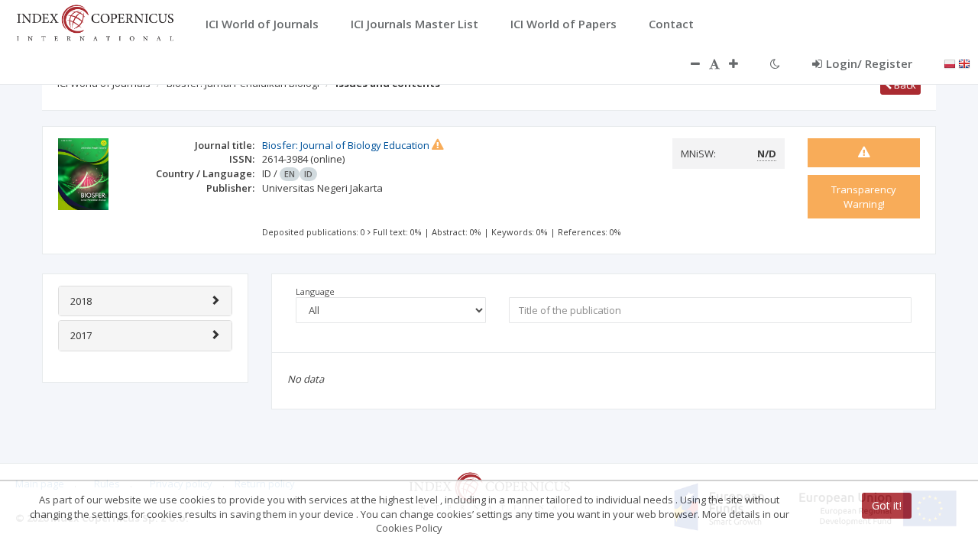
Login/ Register (869, 63)
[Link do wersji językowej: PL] (950, 63)
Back (904, 85)
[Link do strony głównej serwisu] (94, 21)
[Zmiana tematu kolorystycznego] (775, 63)
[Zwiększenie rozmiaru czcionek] (741, 63)
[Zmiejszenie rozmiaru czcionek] (688, 63)
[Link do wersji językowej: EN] (964, 63)
